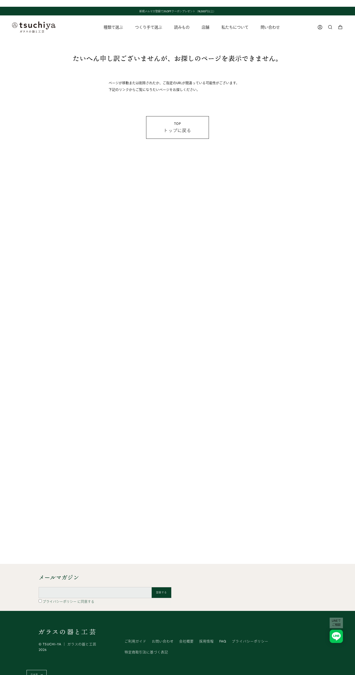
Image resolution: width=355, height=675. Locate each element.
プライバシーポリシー (60, 601)
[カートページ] (340, 27)
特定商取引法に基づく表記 (146, 652)
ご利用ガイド (135, 641)
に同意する (68, 601)
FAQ (222, 641)
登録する (161, 592)
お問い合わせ (163, 641)
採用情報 (206, 641)
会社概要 (186, 641)
